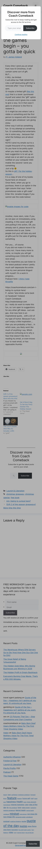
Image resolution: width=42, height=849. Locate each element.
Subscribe (30, 28)
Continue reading (21, 34)
